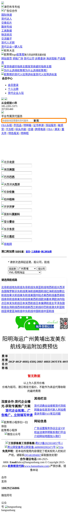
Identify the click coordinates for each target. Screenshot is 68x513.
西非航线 (22, 307)
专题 (42, 413)
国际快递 (6, 14)
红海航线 (51, 291)
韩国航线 (41, 291)
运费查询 (40, 58)
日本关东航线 (12, 303)
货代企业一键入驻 (11, 46)
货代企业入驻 (16, 93)
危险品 (18, 125)
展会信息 (42, 409)
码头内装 (21, 129)
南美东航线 (21, 299)
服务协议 (50, 428)
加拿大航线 (13, 295)
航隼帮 (20, 54)
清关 (57, 129)
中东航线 (27, 311)
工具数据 (6, 30)
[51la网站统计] (59, 447)
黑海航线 (30, 291)
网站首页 (6, 58)
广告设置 (39, 428)
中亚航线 (49, 311)
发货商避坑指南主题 (39, 66)
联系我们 (55, 432)
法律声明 (44, 432)
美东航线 (25, 295)
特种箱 (27, 125)
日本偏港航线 (43, 303)
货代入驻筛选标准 (46, 74)
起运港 (12, 269)
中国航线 (38, 311)
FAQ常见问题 (53, 413)
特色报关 (13, 133)
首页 (28, 251)
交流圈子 (6, 38)
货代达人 (6, 18)
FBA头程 (6, 125)
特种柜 (25, 133)
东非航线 (27, 287)
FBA (50, 129)
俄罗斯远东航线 (16, 291)
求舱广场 (18, 58)
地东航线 (17, 287)
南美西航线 (34, 299)
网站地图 (44, 436)
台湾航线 (12, 307)
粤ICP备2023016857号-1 (49, 443)
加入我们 (55, 436)
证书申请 (38, 125)
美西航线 (49, 295)
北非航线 (6, 287)
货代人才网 (8, 42)
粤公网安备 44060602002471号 (38, 447)
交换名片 (6, 22)
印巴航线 (46, 307)
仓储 (30, 129)
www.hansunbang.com (37, 466)
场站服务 (51, 125)
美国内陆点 (37, 295)
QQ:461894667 (32, 455)
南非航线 (9, 299)
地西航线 (51, 287)
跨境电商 (40, 129)
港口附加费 (46, 251)
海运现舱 (51, 58)
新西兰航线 (34, 307)
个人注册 (13, 89)
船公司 (41, 269)
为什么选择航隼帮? (36, 70)
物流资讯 (6, 34)
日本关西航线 (28, 303)
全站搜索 (50, 405)
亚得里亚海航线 (13, 311)
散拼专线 (6, 26)
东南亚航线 (39, 287)
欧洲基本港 (47, 299)
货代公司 (29, 58)
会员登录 (13, 85)
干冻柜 (10, 129)
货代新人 (52, 409)
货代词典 (39, 405)
